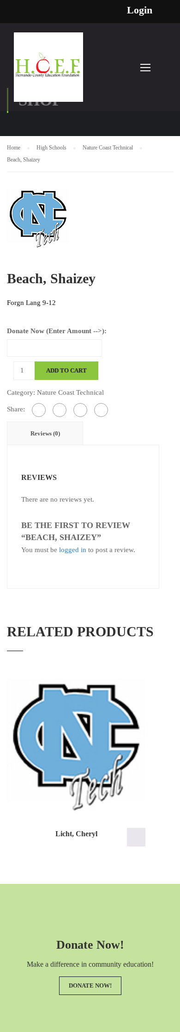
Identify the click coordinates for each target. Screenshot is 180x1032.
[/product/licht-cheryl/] (76, 746)
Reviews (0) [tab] (45, 433)
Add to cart (66, 370)
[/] (48, 71)
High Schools (51, 147)
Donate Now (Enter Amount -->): (57, 331)
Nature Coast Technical (108, 147)
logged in (72, 549)
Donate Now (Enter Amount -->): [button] (136, 837)
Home (13, 147)
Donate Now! (90, 985)
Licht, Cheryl (76, 834)
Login (139, 10)
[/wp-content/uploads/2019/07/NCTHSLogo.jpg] (38, 217)
